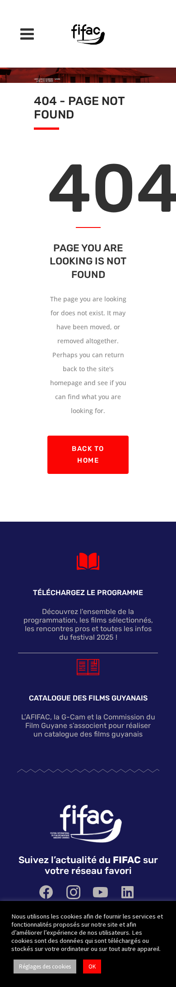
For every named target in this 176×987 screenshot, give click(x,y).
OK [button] (92, 966)
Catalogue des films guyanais (88, 698)
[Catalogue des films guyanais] (88, 666)
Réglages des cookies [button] (45, 966)
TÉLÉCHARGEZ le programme (88, 593)
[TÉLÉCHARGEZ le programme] (88, 561)
